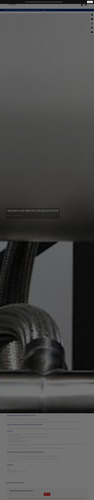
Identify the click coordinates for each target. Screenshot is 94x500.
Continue (90, 1)
